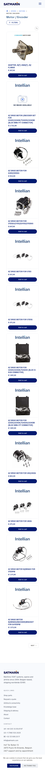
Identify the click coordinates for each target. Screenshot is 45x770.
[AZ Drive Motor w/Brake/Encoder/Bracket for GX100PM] (22, 605)
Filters (15, 22)
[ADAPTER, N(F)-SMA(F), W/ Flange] (22, 50)
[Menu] (40, 4)
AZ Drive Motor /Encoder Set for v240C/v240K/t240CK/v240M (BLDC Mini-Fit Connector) (22, 119)
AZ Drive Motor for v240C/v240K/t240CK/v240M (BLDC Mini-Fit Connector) (21, 422)
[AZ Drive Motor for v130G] (22, 305)
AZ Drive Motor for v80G (20, 521)
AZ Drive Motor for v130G (20, 319)
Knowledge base (10, 707)
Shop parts (8, 695)
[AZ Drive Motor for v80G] (22, 506)
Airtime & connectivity (12, 703)
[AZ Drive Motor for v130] (22, 257)
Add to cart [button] (22, 75)
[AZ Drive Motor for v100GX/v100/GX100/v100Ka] (22, 206)
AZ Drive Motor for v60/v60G (22, 473)
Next (32, 645)
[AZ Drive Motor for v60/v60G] (22, 458)
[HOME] (7, 11)
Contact (7, 718)
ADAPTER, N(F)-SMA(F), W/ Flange (19, 66)
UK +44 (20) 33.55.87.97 (13, 729)
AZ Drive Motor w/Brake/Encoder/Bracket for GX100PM (21, 622)
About (6, 714)
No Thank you (30, 766)
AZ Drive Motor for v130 (19, 271)
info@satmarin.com (11, 740)
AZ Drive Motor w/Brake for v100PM (21, 570)
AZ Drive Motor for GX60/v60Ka (17, 171)
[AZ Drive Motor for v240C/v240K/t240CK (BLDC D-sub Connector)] (22, 353)
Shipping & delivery (11, 711)
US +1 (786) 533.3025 (12, 733)
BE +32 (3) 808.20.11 (12, 736)
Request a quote (10, 699)
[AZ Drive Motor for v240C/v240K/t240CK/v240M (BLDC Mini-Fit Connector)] (22, 406)
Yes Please (13, 766)
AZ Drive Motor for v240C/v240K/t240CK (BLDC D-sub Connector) (22, 370)
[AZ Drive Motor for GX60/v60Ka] (22, 156)
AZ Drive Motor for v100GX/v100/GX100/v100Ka (20, 222)
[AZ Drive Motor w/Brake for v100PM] (22, 554)
